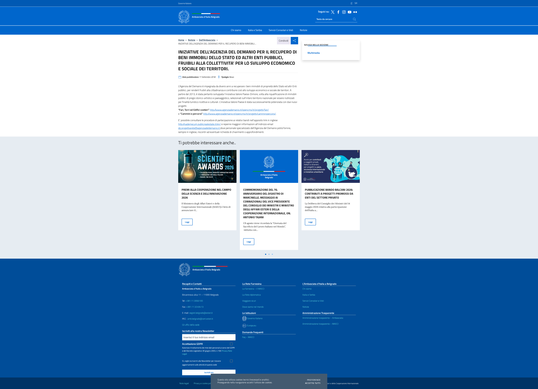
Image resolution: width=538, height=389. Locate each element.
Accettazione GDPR (192, 344)
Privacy (225, 350)
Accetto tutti (313, 383)
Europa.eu (251, 325)
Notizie (191, 40)
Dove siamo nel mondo (253, 306)
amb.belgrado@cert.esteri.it (200, 318)
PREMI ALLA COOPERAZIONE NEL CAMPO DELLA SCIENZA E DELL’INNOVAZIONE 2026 (206, 193)
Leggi (189, 221)
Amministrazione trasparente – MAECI (320, 323)
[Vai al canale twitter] (332, 11)
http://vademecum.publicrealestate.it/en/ (199, 124)
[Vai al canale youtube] (349, 11)
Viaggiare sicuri (249, 300)
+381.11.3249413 (194, 306)
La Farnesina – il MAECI (253, 288)
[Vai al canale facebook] (337, 11)
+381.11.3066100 (194, 300)
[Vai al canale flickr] (354, 11)
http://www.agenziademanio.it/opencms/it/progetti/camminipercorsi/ (239, 114)
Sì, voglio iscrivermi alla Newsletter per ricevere (201, 360)
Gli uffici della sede (190, 324)
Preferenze (314, 380)
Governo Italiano (184, 3)
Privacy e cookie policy (203, 383)
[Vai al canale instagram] (343, 11)
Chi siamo (306, 288)
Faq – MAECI (248, 337)
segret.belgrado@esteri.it (201, 312)
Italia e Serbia (308, 294)
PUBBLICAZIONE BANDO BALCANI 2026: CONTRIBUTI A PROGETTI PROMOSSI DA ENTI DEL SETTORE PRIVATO (329, 193)
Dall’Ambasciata (207, 40)
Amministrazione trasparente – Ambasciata (322, 318)
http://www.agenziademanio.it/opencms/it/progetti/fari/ (239, 110)
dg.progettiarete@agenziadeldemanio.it (199, 128)
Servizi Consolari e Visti (313, 300)
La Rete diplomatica (251, 294)
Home (181, 40)
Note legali (184, 383)
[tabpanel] (207, 201)
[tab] (265, 254)
